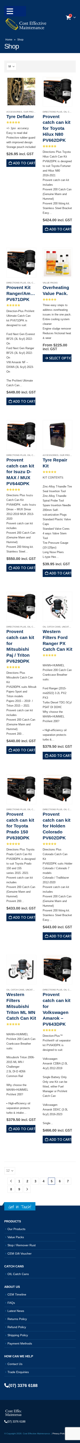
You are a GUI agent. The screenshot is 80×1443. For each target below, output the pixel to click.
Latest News (15, 1311)
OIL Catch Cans (18, 1274)
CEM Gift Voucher (19, 1253)
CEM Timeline (16, 1294)
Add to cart (24, 163)
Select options (60, 358)
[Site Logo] (25, 24)
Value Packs (50, 283)
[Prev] (11, 1181)
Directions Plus (52, 112)
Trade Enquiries (18, 1372)
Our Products (32, 112)
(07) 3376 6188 (23, 1385)
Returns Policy (17, 1319)
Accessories (14, 112)
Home (8, 39)
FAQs (11, 1302)
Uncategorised (35, 990)
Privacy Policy (59, 1433)
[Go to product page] (21, 91)
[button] (15, 11)
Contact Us (14, 1364)
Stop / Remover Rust (21, 1245)
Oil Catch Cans (52, 627)
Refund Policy (16, 1327)
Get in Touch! (20, 1206)
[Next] (27, 1189)
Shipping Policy (17, 1335)
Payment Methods (19, 1343)
